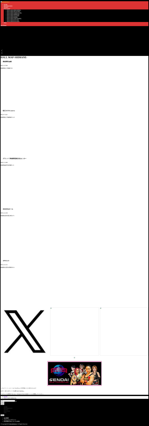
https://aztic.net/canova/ (6, 120)
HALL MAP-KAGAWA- (13, 21)
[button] (74, 50)
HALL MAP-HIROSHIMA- (14, 10)
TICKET (6, 7)
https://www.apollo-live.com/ (8, 270)
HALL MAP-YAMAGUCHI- (14, 13)
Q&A (5, 22)
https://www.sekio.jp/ (6, 218)
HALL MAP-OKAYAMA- (13, 11)
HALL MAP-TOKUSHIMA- (14, 18)
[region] (74, 40)
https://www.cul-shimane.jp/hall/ (8, 71)
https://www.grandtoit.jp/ (7, 168)
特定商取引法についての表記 (12, 421)
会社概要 (6, 418)
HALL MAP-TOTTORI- (13, 15)
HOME (5, 4)
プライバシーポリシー (10, 419)
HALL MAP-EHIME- (12, 17)
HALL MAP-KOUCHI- (13, 20)
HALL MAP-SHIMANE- (13, 14)
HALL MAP (7, 8)
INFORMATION (8, 6)
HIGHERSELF (13, 424)
